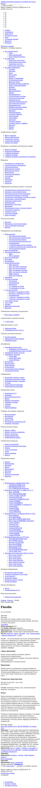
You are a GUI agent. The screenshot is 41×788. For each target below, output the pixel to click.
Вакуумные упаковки (12, 315)
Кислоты (8, 222)
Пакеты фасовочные (12, 435)
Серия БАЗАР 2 (14, 526)
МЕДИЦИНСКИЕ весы (17, 486)
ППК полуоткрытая (15, 275)
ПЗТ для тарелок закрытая (18, 266)
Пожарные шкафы (11, 578)
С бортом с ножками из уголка (19, 299)
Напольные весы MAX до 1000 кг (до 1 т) (19, 490)
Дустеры (8, 383)
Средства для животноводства (11, 333)
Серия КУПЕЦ (14, 508)
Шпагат (7, 455)
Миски (7, 398)
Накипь (11, 93)
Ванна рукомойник (11, 250)
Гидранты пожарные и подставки (16, 574)
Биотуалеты (13, 75)
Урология (8, 181)
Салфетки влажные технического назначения (20, 156)
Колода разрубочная (11, 257)
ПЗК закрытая (13, 265)
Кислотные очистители (17, 60)
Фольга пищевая (10, 453)
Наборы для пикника (12, 400)
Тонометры (8, 179)
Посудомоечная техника (17, 103)
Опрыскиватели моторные (14, 385)
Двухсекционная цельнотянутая (19, 238)
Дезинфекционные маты (13, 347)
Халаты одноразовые (12, 474)
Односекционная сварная (17, 239)
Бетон (11, 73)
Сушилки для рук (11, 211)
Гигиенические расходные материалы (17, 193)
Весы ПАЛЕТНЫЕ (15, 546)
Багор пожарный (6, 759)
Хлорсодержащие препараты (14, 225)
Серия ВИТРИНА (15, 530)
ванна (16, 633)
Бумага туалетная (11, 149)
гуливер (17, 748)
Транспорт (12, 120)
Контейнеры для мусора (13, 204)
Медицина (12, 89)
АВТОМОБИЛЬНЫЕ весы (18, 539)
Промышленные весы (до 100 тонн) (17, 537)
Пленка (7, 448)
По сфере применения (12, 67)
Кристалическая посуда (13, 397)
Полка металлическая (12, 263)
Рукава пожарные (11, 581)
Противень (8, 277)
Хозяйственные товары (9, 132)
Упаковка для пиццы (12, 423)
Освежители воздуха (12, 139)
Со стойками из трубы (16, 286)
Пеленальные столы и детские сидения (18, 208)
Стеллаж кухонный (11, 279)
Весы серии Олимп (15, 564)
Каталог (10, 600)
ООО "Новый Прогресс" (17, 57)
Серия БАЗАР (13, 524)
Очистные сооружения (16, 98)
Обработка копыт (11, 340)
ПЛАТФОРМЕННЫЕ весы (18, 549)
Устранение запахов (11, 39)
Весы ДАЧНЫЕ (14, 492)
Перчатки (8, 471)
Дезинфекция (5, 344)
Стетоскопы (9, 176)
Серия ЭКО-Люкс (15, 358)
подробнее (4, 624)
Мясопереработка (15, 91)
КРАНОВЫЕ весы (15, 548)
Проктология (9, 172)
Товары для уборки (11, 142)
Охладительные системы (17, 96)
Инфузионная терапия (12, 169)
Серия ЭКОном (14, 360)
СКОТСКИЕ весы (15, 551)
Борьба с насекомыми (16, 78)
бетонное (14, 755)
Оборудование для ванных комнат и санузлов (16, 186)
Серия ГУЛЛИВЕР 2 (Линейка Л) (20, 504)
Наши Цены (9, 34)
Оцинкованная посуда (12, 590)
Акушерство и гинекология (14, 163)
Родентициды (9, 367)
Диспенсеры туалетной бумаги (15, 199)
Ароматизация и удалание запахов (12, 318)
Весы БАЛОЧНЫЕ (15, 544)
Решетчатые (13, 284)
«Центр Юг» (10, 766)
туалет (19, 635)
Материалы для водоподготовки (16, 224)
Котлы (7, 588)
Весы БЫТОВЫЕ (15, 517)
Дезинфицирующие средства (14, 353)
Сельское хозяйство (15, 114)
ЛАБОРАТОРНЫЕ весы (17, 485)
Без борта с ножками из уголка (19, 293)
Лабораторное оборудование (14, 339)
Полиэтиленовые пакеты (9, 427)
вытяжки (22, 633)
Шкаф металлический (12, 306)
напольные (32, 748)
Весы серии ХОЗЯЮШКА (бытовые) (21, 521)
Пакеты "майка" (10, 430)
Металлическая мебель (8, 593)
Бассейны (12, 71)
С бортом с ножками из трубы (19, 297)
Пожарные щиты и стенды (14, 580)
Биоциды (12, 76)
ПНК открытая (14, 274)
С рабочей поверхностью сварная (20, 245)
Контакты (8, 43)
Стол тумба (9, 302)
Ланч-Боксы (9, 418)
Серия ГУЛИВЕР (14, 501)
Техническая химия (7, 218)
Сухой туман (9, 321)
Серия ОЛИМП (14, 510)
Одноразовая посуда (8, 390)
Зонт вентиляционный (12, 252)
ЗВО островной (14, 256)
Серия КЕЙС (13, 506)
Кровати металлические (13, 597)
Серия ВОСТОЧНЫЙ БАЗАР (19, 499)
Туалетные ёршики (11, 213)
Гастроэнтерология (11, 167)
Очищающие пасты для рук (14, 330)
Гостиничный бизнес (16, 80)
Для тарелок (13, 281)
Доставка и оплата (11, 35)
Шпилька (8, 308)
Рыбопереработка (15, 112)
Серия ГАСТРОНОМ (16, 531)
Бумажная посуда (11, 393)
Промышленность (15, 105)
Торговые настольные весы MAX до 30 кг (19, 553)
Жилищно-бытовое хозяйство (19, 84)
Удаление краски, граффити (18, 123)
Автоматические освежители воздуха (17, 190)
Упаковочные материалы (9, 441)
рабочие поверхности (9, 635)
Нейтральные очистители (17, 62)
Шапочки (8, 476)
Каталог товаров (10, 784)
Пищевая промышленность (18, 102)
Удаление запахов (15, 121)
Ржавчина (12, 111)
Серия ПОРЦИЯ (14, 535)
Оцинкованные (14, 243)
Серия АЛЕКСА (14, 522)
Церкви (11, 127)
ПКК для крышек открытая (18, 270)
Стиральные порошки (12, 141)
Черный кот (18, 764)
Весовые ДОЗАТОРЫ (16, 542)
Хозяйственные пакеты (13, 437)
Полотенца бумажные (12, 151)
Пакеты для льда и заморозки (15, 432)
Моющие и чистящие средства (11, 48)
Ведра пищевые (10, 414)
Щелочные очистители (16, 66)
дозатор (20, 755)
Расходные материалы (12, 174)
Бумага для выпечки (12, 444)
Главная (7, 30)
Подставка (8, 259)
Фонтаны (12, 125)
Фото (6, 37)
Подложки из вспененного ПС (15, 421)
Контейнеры (9, 416)
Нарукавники (9, 469)
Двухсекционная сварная (17, 236)
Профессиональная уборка (18, 107)
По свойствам (9, 58)
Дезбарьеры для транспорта (18, 349)
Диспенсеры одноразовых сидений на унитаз (20, 197)
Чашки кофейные (11, 407)
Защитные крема (10, 328)
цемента (3, 757)
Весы (2, 479)
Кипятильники (10, 202)
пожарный (19, 762)
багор (12, 762)
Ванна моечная (10, 234)
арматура (9, 633)
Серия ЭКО (13, 356)
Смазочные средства (16, 64)
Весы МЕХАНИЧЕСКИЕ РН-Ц (19, 519)
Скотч (7, 451)
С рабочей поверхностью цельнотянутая (22, 247)
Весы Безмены (14, 515)
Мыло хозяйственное (12, 137)
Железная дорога (14, 82)
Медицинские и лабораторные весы (17, 483)
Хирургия (8, 183)
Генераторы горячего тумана (14, 377)
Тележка (7, 304)
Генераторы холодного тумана (15, 379)
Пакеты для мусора (11, 434)
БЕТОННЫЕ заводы (16, 540)
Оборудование (10, 365)
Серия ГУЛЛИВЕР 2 (16, 503)
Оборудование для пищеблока (11, 231)
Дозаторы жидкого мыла (13, 201)
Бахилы (7, 462)
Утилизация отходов (12, 371)
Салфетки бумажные (12, 153)
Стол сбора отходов (11, 301)
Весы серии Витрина (16, 560)
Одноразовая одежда (8, 458)
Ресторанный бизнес (16, 109)
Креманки (8, 395)
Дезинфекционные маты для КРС (20, 351)
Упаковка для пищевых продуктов (12, 411)
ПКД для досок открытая (17, 268)
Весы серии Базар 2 (15, 558)
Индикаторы (9, 362)
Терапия (7, 178)
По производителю (11, 51)
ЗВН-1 (11, 254)
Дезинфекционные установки (15, 381)
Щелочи (7, 227)
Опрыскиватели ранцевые (14, 386)
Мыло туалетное (10, 135)
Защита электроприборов (17, 85)
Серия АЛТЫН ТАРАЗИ (17, 495)
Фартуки (8, 472)
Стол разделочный (11, 290)
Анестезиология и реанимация (15, 165)
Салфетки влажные (11, 155)
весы (12, 748)
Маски (7, 467)
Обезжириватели (14, 94)
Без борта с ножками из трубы (19, 292)
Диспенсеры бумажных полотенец (16, 195)
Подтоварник (9, 261)
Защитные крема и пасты (9, 325)
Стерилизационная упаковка (14, 369)
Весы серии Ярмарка (16, 566)
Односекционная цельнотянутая (20, 241)
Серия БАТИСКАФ (15, 497)
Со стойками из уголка (16, 288)
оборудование (29, 755)
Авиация (12, 69)
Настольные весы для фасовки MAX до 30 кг (20, 513)
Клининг (12, 87)
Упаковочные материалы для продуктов (14, 311)
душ (27, 633)
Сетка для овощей (11, 449)
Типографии (13, 118)
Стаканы (8, 404)
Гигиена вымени (10, 337)
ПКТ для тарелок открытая (18, 272)
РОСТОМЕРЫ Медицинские (19, 488)
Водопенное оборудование (14, 572)
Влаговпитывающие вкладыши (15, 446)
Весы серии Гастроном (16, 562)
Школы (11, 129)
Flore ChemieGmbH (15, 55)
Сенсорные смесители (12, 210)
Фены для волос (10, 215)
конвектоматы (35, 633)
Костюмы (8, 465)
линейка (24, 748)
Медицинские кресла (12, 170)
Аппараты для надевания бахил (15, 192)
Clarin (11, 53)
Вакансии (8, 41)
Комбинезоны (9, 463)
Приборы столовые (11, 402)
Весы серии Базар (15, 557)
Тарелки (7, 406)
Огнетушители (10, 576)
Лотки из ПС (9, 420)
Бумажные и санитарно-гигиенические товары (17, 146)
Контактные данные (8, 773)
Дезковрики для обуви (12, 354)
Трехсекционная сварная (17, 248)
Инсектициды (9, 363)
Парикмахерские (14, 100)
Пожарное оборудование (9, 569)
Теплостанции (14, 116)
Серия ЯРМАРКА (15, 512)
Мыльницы (9, 206)
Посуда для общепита (8, 585)
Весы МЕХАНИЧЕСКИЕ (17, 494)
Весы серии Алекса (15, 555)
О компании (9, 32)
